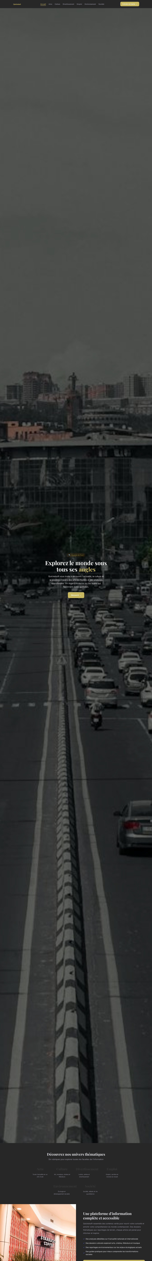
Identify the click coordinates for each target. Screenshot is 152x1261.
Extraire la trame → (129, 4)
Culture (57, 4)
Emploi (79, 4)
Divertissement (68, 4)
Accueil (43, 4)
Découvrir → (76, 595)
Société (101, 4)
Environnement (90, 4)
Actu (50, 4)
